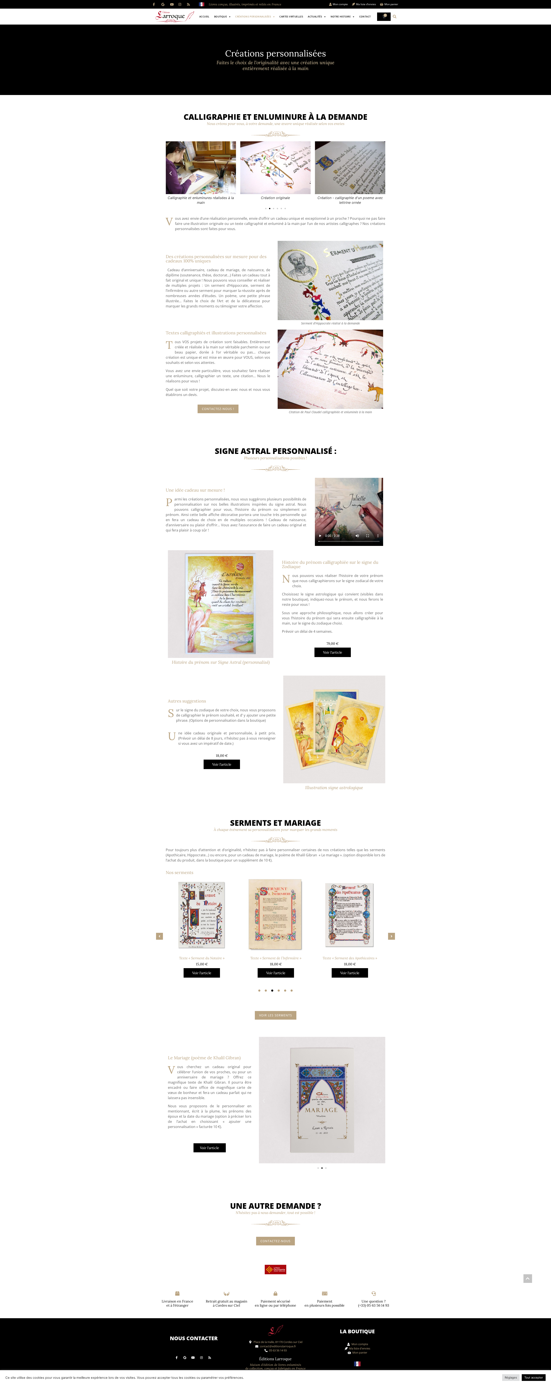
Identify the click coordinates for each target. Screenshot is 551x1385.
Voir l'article (332, 652)
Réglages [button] (511, 1377)
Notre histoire (341, 16)
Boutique (220, 16)
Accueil (204, 16)
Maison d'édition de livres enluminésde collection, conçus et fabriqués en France (275, 1366)
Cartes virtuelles (291, 16)
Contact (365, 16)
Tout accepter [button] (533, 1377)
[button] (395, 16)
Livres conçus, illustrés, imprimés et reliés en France (245, 4)
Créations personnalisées (253, 16)
